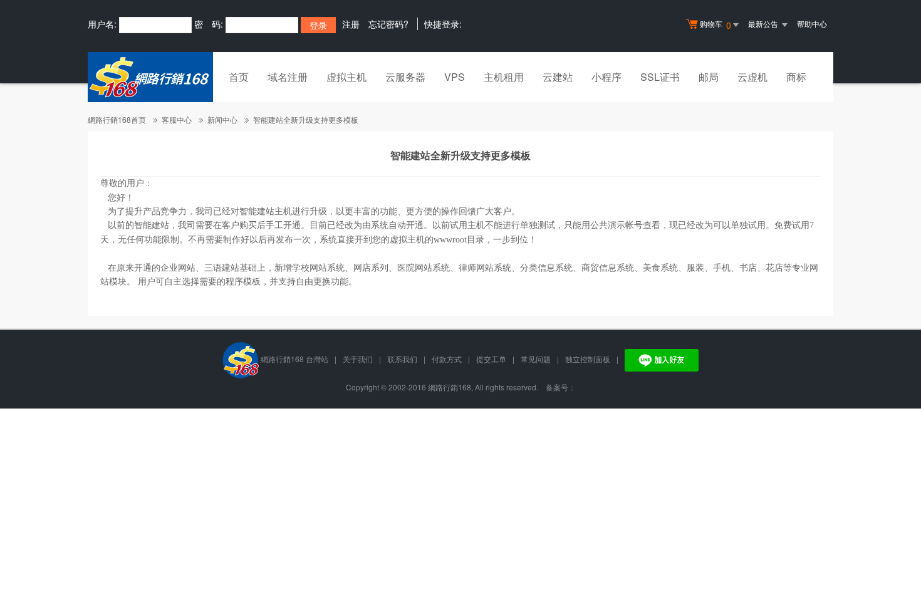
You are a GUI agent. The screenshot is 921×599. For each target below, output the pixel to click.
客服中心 (177, 119)
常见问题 (536, 358)
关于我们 (358, 358)
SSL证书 (660, 77)
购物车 (715, 24)
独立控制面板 (587, 358)
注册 (351, 24)
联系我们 (402, 358)
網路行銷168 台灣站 (294, 358)
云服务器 (405, 77)
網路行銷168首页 (117, 119)
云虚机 (752, 77)
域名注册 (288, 77)
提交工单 (491, 358)
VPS (454, 77)
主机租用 (504, 77)
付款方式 (447, 358)
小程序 (606, 77)
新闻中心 (222, 119)
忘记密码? (388, 24)
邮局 (709, 77)
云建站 (558, 77)
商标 (796, 77)
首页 (239, 77)
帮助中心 (812, 23)
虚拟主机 (346, 77)
